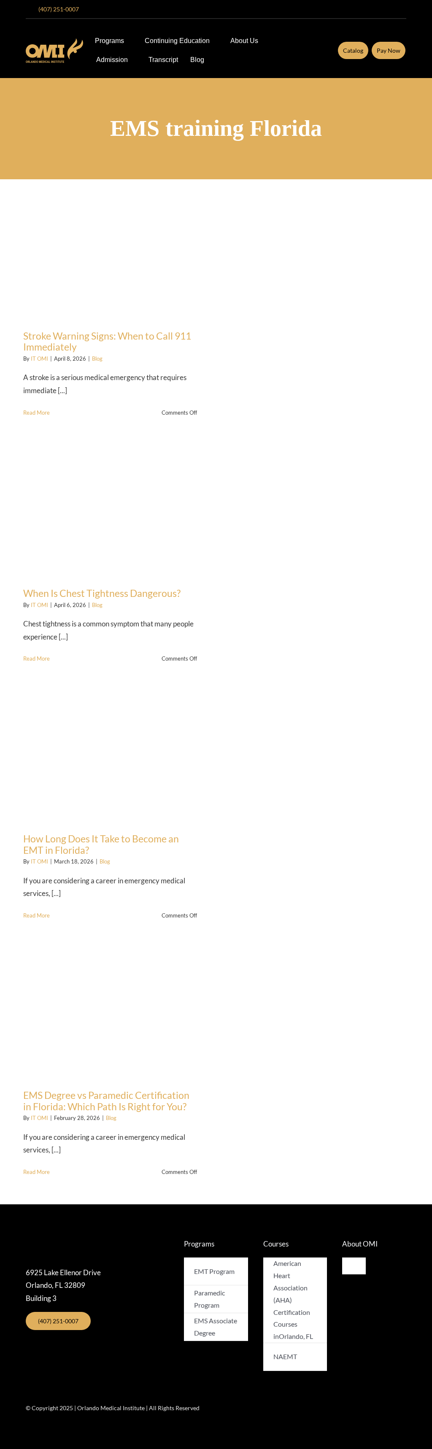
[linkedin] (403, 9)
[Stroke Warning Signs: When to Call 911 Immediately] (110, 253)
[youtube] (376, 9)
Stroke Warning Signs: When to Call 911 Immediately (107, 341)
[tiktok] (390, 9)
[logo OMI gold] (54, 42)
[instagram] (363, 9)
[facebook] (349, 9)
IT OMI (39, 358)
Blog (97, 358)
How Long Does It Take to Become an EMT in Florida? (101, 844)
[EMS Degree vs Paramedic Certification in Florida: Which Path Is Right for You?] (110, 1012)
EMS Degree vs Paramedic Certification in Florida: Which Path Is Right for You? (106, 1100)
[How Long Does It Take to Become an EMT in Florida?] (110, 755)
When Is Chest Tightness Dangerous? (102, 593)
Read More (36, 412)
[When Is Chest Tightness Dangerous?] (110, 510)
